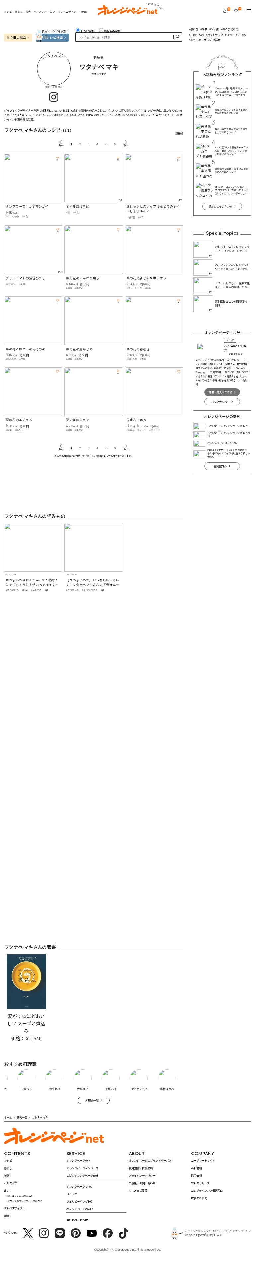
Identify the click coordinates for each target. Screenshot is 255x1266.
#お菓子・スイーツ (136, 430)
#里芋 (203, 29)
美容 (28, 11)
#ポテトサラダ (214, 35)
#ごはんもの (196, 35)
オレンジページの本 (78, 1160)
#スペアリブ (232, 35)
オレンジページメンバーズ (82, 1168)
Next (125, 145)
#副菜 (22, 284)
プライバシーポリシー (142, 1175)
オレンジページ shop (79, 1186)
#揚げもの (132, 359)
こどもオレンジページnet (82, 1175)
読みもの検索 (112, 31)
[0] (224, 11)
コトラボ (71, 1194)
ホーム (8, 1117)
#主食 (25, 216)
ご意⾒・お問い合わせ (142, 1183)
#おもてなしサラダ (200, 40)
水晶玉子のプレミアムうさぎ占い (24, 1201)
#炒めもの (11, 359)
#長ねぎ (193, 29)
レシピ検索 (87, 31)
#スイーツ (154, 430)
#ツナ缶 (214, 29)
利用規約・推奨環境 (141, 1168)
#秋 (244, 35)
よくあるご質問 (138, 1190)
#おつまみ (11, 284)
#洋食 (216, 40)
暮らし (19, 11)
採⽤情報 (196, 1175)
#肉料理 (131, 217)
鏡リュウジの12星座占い (20, 1195)
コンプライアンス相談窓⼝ (207, 1190)
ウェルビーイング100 (79, 1201)
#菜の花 (79, 288)
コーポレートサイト (203, 1160)
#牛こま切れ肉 (229, 29)
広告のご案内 (199, 1198)
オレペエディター (68, 11)
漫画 (84, 11)
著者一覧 (22, 1117)
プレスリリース (200, 1183)
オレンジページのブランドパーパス (150, 1160)
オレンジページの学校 (79, 1209)
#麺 (68, 212)
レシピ (8, 11)
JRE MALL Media (77, 1220)
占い (52, 11)
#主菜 (141, 217)
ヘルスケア (40, 11)
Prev (61, 145)
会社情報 (196, 1168)
